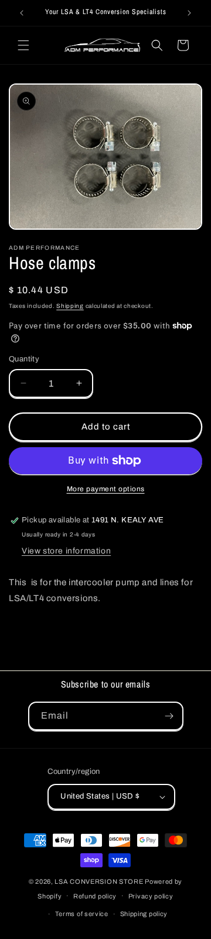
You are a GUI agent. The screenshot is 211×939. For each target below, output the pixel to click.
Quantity (24, 359)
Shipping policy (144, 913)
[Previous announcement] (22, 13)
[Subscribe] (169, 716)
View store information (66, 550)
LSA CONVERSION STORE (99, 881)
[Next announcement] (189, 13)
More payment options (106, 489)
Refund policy (95, 896)
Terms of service (81, 913)
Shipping (70, 306)
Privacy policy (150, 896)
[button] (23, 45)
